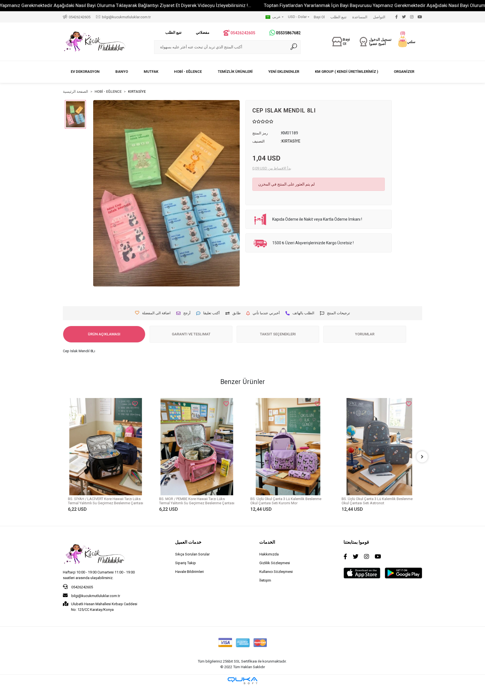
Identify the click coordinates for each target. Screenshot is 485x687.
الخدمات (267, 542)
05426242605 (81, 587)
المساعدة (359, 17)
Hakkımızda (269, 554)
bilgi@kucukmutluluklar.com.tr (95, 596)
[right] (422, 457)
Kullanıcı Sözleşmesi (276, 572)
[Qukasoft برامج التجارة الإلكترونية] (242, 680)
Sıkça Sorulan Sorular (192, 554)
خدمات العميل (188, 542)
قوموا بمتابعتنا (356, 542)
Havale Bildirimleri (189, 572)
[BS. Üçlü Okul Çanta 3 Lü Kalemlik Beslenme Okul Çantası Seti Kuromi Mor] (288, 446)
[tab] (104, 334)
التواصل (379, 17)
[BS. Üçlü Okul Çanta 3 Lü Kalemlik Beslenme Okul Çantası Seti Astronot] (379, 446)
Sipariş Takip (185, 563)
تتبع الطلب (338, 17)
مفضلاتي (202, 32)
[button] (406, 41)
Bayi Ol (319, 17)
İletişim (265, 580)
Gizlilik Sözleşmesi (274, 563)
